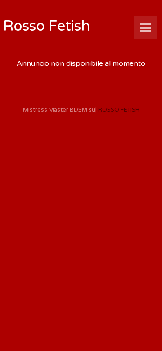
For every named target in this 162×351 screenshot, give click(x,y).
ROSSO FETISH (119, 109)
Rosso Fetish (46, 26)
